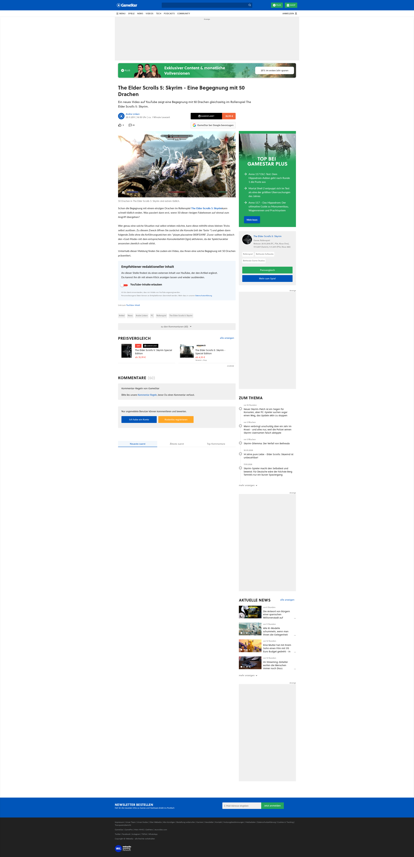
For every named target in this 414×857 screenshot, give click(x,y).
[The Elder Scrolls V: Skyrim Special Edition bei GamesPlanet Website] (126, 351)
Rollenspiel (161, 315)
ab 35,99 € (140, 357)
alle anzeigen (227, 338)
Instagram (136, 834)
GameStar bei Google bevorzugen (215, 125)
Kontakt (218, 822)
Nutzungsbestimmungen (233, 822)
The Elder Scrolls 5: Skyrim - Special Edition (210, 351)
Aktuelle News (255, 600)
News (130, 315)
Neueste (137, 443)
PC (152, 315)
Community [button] (183, 13)
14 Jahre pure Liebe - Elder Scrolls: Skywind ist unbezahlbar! (268, 456)
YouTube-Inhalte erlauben (146, 284)
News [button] (140, 13)
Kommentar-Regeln (147, 394)
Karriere (199, 822)
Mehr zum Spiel (267, 278)
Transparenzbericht (123, 825)
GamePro (129, 829)
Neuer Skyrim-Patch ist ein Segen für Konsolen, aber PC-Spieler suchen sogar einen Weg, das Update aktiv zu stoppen (265, 412)
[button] (121, 13)
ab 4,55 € (200, 357)
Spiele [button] (131, 13)
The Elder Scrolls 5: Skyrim (206, 208)
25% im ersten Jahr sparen (274, 70)
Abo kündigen (169, 822)
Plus (278, 5)
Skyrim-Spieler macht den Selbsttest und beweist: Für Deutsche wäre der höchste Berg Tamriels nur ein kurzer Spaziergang (268, 472)
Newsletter (209, 822)
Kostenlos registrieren (176, 419)
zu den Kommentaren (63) (174, 326)
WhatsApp (153, 834)
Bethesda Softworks (264, 254)
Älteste (177, 443)
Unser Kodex (142, 822)
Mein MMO (139, 829)
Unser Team (130, 822)
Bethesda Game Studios (254, 260)
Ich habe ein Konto (139, 419)
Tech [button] (158, 13)
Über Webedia (155, 822)
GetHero (149, 829)
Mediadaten (250, 822)
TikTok (144, 834)
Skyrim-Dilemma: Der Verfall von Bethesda (267, 443)
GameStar (119, 829)
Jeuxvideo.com (160, 829)
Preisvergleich (134, 338)
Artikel (122, 315)
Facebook (126, 834)
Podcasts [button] (169, 13)
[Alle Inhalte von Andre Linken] (121, 116)
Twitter (118, 834)
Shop (292, 5)
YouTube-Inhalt (133, 305)
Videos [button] (149, 13)
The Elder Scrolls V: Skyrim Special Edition (153, 351)
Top (216, 443)
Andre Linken (133, 114)
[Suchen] (249, 5)
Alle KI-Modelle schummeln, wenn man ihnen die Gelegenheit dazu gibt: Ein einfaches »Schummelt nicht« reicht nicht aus (277, 636)
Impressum (119, 822)
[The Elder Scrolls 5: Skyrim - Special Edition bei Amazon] (187, 351)
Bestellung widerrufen (185, 822)
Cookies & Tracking (285, 822)
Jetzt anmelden (272, 805)
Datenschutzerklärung (203, 295)
